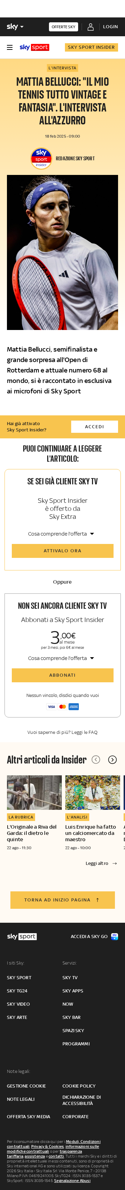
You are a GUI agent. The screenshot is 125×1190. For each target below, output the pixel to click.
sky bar (71, 1017)
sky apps (73, 990)
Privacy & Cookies (47, 1146)
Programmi (76, 1043)
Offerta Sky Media (28, 1116)
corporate (75, 1116)
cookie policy (79, 1086)
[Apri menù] (9, 47)
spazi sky (73, 1030)
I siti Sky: (15, 963)
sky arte (17, 1017)
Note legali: (18, 1071)
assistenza (35, 1156)
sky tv (69, 977)
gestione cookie (26, 1086)
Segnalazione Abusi (72, 1180)
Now (68, 1004)
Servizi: (69, 963)
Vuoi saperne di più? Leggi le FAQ (62, 732)
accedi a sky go (89, 936)
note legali (20, 1099)
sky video (18, 1004)
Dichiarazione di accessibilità (81, 1100)
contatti (56, 1156)
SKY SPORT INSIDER (91, 47)
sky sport (19, 977)
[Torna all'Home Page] (34, 47)
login (110, 26)
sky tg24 (17, 990)
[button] (112, 759)
